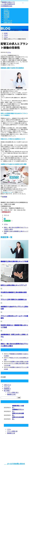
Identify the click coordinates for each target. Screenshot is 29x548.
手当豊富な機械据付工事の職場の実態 (14, 292)
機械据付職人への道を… (18, 406)
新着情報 (7, 389)
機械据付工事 (11, 433)
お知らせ (7, 385)
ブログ (6, 19)
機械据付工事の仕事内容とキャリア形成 (14, 261)
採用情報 (6, 15)
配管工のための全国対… (18, 414)
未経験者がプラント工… (18, 410)
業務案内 (6, 11)
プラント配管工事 (12, 392)
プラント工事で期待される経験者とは (14, 299)
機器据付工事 (11, 394)
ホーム (6, 9)
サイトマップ (8, 21)
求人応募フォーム (7, 192)
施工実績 (6, 13)
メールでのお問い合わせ (16, 463)
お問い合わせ (8, 22)
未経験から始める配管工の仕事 (19, 361)
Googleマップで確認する (14, 523)
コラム (9, 52)
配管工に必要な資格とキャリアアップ (14, 285)
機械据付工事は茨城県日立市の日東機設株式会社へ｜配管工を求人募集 (14, 533)
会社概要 (6, 17)
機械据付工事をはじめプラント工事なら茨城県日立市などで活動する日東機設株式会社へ (14, 510)
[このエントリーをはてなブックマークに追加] (4, 219)
